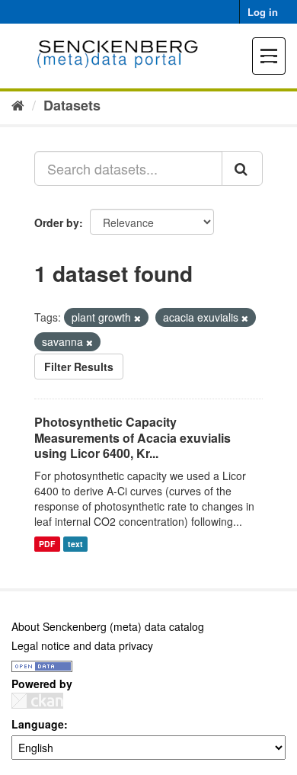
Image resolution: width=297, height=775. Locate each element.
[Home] (17, 104)
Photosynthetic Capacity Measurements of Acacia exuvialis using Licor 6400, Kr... (132, 438)
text (75, 543)
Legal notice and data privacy (82, 645)
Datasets (72, 105)
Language (37, 724)
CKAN (37, 701)
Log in (263, 12)
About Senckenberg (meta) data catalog (107, 626)
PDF (47, 543)
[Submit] (242, 168)
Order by (56, 222)
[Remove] (137, 318)
